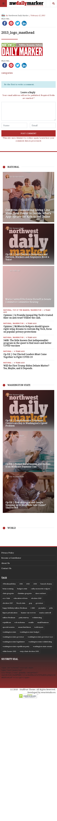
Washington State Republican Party (16, 646)
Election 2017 (8, 603)
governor (39, 603)
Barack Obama (46, 584)
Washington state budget (29, 632)
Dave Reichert (40, 593)
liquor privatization (10, 613)
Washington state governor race (40, 637)
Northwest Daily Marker (18, 15)
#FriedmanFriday (9, 584)
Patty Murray (24, 617)
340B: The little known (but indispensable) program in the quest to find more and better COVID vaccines (27, 343)
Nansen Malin (18, 177)
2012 (28, 584)
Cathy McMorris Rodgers (40, 589)
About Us (5, 563)
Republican (7, 622)
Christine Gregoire (25, 593)
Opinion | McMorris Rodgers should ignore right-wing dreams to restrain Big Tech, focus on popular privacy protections (27, 329)
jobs (51, 608)
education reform (21, 598)
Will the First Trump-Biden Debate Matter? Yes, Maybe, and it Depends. (26, 367)
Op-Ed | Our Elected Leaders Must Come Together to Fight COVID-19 (25, 355)
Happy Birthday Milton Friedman (15, 608)
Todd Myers (38, 627)
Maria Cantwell (45, 613)
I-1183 (33, 608)
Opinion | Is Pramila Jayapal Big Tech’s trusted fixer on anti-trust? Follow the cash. (28, 316)
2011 (21, 584)
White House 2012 (9, 651)
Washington (36, 310)
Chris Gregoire (8, 593)
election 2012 (36, 598)
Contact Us (6, 568)
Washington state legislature (14, 642)
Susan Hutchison (24, 627)
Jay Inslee (42, 608)
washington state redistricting (40, 642)
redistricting (37, 617)
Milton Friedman (9, 617)
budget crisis (22, 589)
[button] (6, 451)
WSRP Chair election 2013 (29, 651)
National (7, 310)
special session (9, 627)
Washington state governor (13, 637)
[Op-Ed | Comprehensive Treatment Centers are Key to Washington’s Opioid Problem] (28, 410)
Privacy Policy (7, 552)
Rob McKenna (20, 622)
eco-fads (6, 598)
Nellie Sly (16, 271)
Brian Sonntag (8, 589)
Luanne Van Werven (28, 613)
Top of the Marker (21, 310)
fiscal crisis (20, 603)
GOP (30, 603)
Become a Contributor (11, 558)
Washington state (9, 632)
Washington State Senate (42, 646)
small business (43, 622)
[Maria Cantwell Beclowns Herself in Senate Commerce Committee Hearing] (28, 286)
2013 (35, 584)
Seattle (31, 622)
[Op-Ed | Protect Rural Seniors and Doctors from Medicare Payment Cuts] (28, 451)
